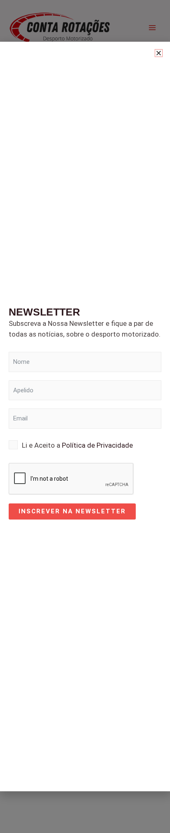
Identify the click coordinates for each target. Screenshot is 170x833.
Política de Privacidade (97, 445)
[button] (159, 53)
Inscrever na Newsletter (72, 511)
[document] (85, 416)
